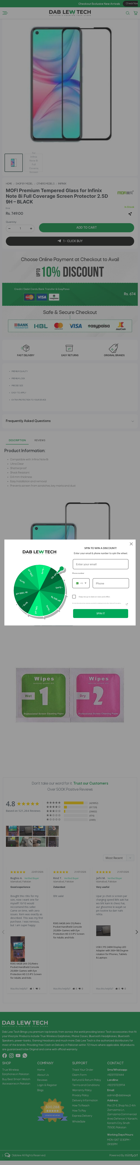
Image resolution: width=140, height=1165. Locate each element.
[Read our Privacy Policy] (127, 604)
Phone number (78, 573)
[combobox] (81, 583)
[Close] (131, 544)
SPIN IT (100, 613)
